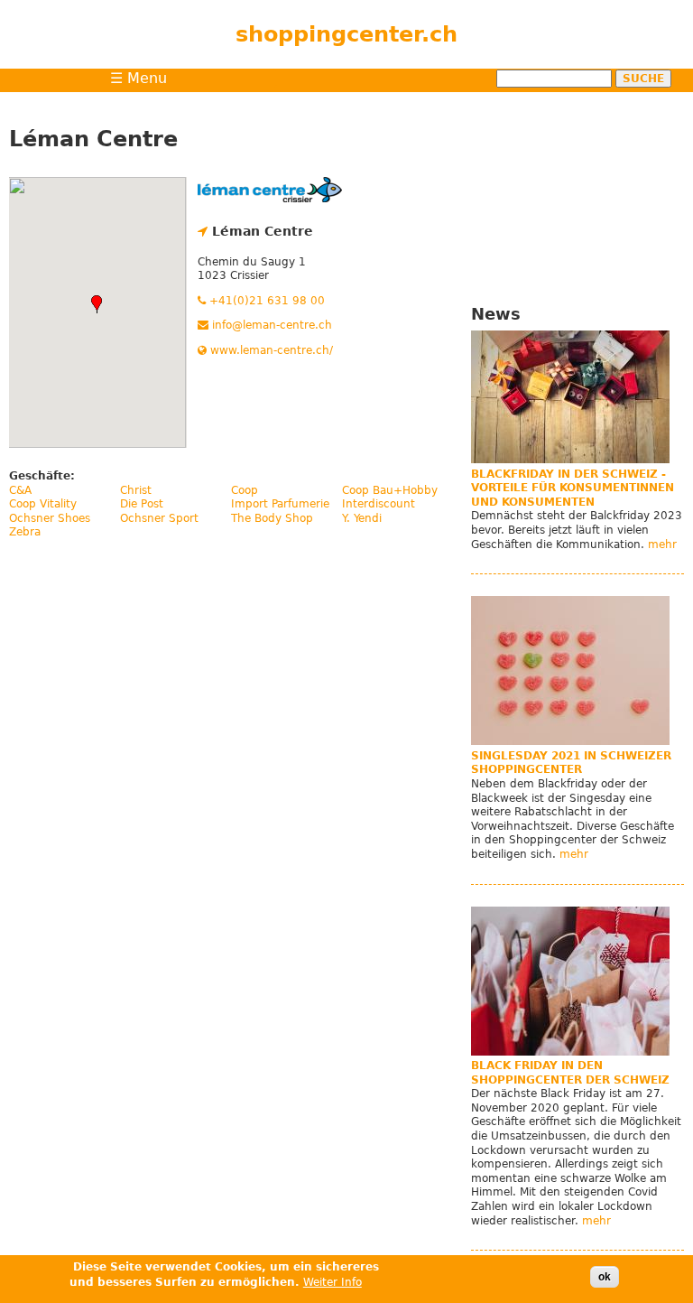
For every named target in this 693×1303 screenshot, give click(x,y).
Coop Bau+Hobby (390, 490)
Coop (244, 490)
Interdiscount (378, 504)
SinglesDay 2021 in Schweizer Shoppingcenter (571, 763)
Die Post (141, 504)
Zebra (25, 532)
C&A (20, 490)
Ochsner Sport (159, 518)
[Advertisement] (577, 191)
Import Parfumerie (280, 504)
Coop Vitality (43, 504)
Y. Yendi (362, 518)
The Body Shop (272, 518)
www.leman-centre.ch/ (270, 350)
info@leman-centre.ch (270, 325)
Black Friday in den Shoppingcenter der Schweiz (570, 1072)
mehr (662, 544)
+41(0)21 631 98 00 (265, 300)
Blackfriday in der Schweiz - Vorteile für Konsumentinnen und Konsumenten (572, 488)
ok (604, 1276)
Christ (136, 490)
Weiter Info (332, 1282)
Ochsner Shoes (49, 518)
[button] (96, 304)
